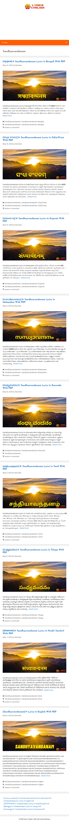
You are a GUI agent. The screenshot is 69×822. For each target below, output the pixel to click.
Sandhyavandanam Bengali (33, 121)
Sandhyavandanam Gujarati (33, 283)
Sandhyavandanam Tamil (32, 534)
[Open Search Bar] (66, 42)
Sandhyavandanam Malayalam (34, 369)
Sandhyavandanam (13, 121)
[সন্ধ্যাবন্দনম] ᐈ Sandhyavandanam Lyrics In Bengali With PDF (34, 61)
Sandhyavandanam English (32, 781)
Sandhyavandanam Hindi (32, 696)
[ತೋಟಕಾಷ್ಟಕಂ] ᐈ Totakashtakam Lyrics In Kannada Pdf (24, 809)
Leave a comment (12, 127)
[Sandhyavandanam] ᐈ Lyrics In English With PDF (30, 712)
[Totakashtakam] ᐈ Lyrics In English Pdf (19, 801)
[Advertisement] (34, 26)
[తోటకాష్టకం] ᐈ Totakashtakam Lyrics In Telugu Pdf (22, 806)
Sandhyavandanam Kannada (33, 450)
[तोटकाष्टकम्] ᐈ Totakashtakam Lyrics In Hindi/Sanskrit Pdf (26, 804)
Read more (7, 116)
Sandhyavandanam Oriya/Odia (34, 202)
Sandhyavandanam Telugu (32, 615)
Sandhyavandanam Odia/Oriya (34, 205)
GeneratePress (45, 819)
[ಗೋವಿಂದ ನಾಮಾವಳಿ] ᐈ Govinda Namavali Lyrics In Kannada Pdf (27, 798)
